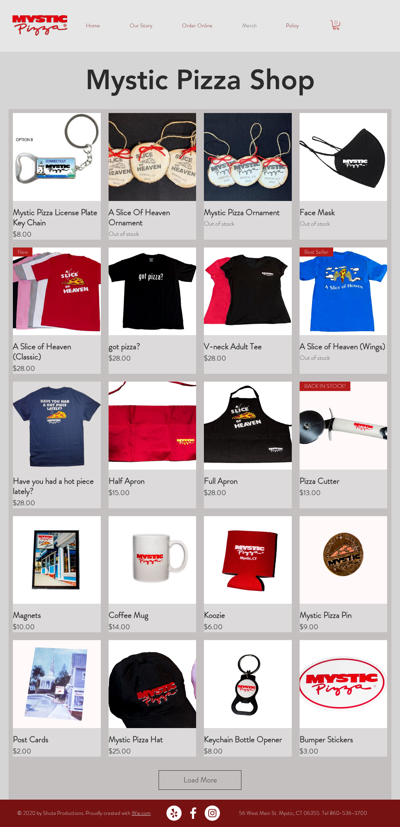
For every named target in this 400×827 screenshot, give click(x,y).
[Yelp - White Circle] (174, 813)
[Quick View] (57, 157)
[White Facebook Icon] (193, 813)
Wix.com (141, 813)
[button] (336, 25)
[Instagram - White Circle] (212, 813)
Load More (200, 780)
